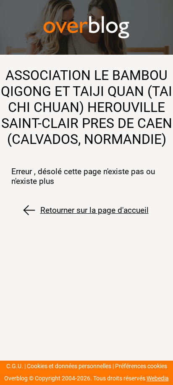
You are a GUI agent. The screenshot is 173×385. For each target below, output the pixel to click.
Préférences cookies (141, 366)
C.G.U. (14, 366)
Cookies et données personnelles (69, 366)
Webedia (158, 378)
